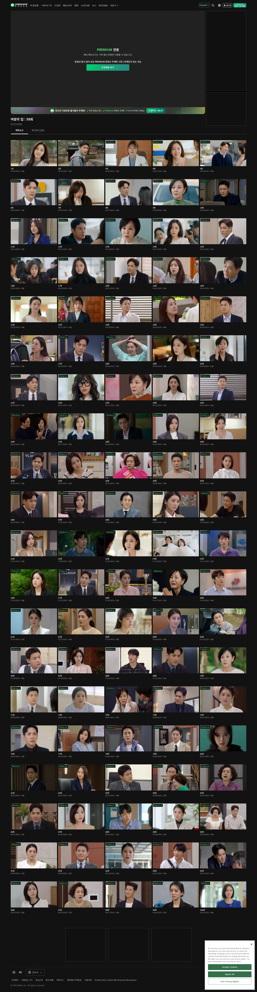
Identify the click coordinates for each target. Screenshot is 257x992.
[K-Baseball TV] (204, 5)
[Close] (251, 944)
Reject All (230, 974)
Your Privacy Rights (229, 981)
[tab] (19, 130)
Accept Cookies (229, 967)
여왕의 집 (17, 119)
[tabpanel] (128, 528)
